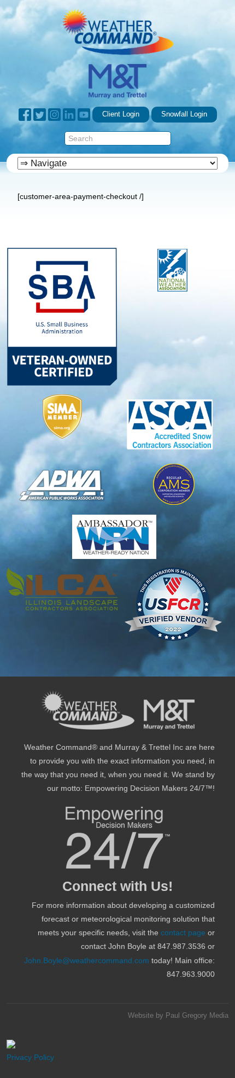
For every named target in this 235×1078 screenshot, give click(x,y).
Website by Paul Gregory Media (178, 1015)
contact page (183, 932)
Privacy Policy (30, 1057)
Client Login (120, 114)
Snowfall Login (184, 114)
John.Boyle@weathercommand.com (86, 960)
